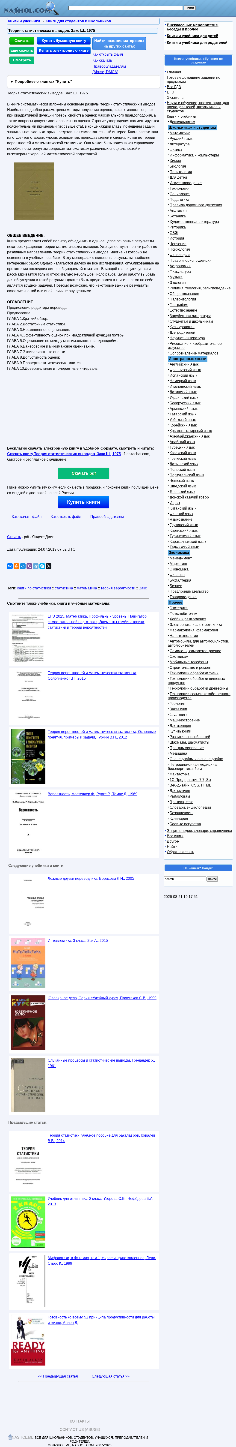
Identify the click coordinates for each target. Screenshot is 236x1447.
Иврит (175, 503)
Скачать (22, 41)
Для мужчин (180, 791)
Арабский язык (182, 442)
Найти (172, 847)
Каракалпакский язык (188, 541)
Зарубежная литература (190, 316)
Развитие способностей (190, 737)
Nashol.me (23, 1437)
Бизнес (176, 586)
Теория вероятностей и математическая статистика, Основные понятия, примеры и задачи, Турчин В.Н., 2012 (102, 734)
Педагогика (179, 199)
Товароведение (183, 597)
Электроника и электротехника (196, 625)
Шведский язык (183, 486)
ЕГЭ (170, 92)
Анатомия (178, 211)
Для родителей (182, 332)
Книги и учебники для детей (192, 36)
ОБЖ (174, 233)
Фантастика (179, 774)
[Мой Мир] (23, 566)
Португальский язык (187, 475)
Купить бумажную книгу (64, 41)
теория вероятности (118, 588)
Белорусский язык (185, 403)
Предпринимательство (189, 591)
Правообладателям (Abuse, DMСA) (109, 69)
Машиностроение (185, 720)
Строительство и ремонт (191, 667)
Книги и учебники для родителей (197, 43)
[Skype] (42, 566)
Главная (174, 72)
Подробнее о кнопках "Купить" (43, 82)
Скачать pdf (84, 473)
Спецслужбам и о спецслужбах (196, 759)
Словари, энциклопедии (190, 807)
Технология (179, 188)
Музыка (176, 277)
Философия (180, 255)
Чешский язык (182, 481)
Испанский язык (183, 375)
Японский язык (182, 492)
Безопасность (181, 813)
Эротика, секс (181, 802)
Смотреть (22, 60)
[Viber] (29, 566)
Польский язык (182, 469)
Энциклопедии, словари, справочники (199, 831)
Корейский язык (183, 425)
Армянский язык (184, 409)
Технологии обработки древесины (199, 688)
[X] (48, 566)
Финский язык (181, 514)
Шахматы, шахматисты (189, 742)
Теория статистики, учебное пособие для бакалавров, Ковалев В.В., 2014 (101, 1138)
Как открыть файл (107, 54)
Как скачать (102, 60)
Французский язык (185, 370)
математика (87, 588)
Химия (175, 161)
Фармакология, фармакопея (194, 630)
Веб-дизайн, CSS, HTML (190, 785)
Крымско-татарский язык (191, 431)
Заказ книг (178, 709)
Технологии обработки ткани (194, 673)
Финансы (177, 575)
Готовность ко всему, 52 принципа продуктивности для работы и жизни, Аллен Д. (101, 1320)
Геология (177, 703)
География (179, 305)
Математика (180, 133)
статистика (64, 588)
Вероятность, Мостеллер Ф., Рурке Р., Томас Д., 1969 (92, 794)
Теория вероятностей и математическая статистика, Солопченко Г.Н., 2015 (92, 675)
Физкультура (180, 271)
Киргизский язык (184, 530)
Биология (178, 166)
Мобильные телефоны (189, 662)
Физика (176, 150)
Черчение (178, 244)
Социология (180, 194)
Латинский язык (183, 392)
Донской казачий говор (189, 497)
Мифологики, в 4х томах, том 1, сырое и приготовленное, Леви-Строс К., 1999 (102, 1260)
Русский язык (181, 139)
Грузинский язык (184, 525)
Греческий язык (183, 458)
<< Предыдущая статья (58, 1376)
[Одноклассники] (16, 566)
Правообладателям (107, 517)
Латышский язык (184, 464)
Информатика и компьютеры (194, 155)
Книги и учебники (181, 116)
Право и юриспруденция (191, 260)
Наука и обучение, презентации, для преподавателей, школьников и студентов (198, 107)
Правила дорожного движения (196, 205)
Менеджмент (181, 558)
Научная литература (187, 338)
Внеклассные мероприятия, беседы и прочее (192, 27)
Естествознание (183, 310)
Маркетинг (178, 564)
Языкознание (181, 519)
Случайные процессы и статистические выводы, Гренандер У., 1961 (101, 1063)
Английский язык (184, 364)
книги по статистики (34, 588)
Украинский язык (184, 397)
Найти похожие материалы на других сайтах (119, 43)
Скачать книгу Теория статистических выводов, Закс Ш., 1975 (64, 454)
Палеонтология (183, 299)
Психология (180, 249)
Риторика (178, 227)
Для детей (178, 177)
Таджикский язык (184, 547)
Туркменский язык (185, 536)
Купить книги (83, 502)
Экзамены (175, 97)
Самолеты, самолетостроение (195, 651)
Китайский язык (183, 508)
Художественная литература (194, 222)
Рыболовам (180, 796)
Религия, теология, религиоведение (200, 288)
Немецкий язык (183, 381)
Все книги (175, 836)
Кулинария (179, 818)
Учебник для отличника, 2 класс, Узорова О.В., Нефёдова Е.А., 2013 (101, 1201)
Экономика (179, 569)
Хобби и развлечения (188, 619)
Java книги (179, 715)
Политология (181, 172)
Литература (180, 144)
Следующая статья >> (111, 1376)
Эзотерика (179, 608)
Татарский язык (183, 414)
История (177, 238)
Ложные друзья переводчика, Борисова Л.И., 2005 (91, 878)
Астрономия (180, 266)
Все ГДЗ (174, 87)
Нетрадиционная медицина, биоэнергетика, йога (193, 767)
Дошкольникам (182, 122)
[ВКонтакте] (10, 566)
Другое (173, 841)
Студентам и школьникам (191, 321)
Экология (178, 283)
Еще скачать (21, 50)
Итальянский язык (185, 386)
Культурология (182, 327)
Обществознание (184, 294)
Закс (143, 588)
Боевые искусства (185, 824)
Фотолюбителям (183, 613)
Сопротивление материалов (194, 353)
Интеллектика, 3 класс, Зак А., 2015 (78, 941)
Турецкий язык (182, 447)
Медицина (178, 753)
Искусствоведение (186, 183)
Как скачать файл (26, 517)
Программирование (187, 748)
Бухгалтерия (180, 580)
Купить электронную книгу (64, 50)
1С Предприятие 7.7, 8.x (190, 780)
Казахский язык (183, 453)
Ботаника (178, 216)
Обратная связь (180, 852)
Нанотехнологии (184, 636)
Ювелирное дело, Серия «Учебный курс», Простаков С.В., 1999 (102, 998)
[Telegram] (35, 566)
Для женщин (180, 726)
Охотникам (179, 656)
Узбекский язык (183, 420)
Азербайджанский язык (189, 436)
